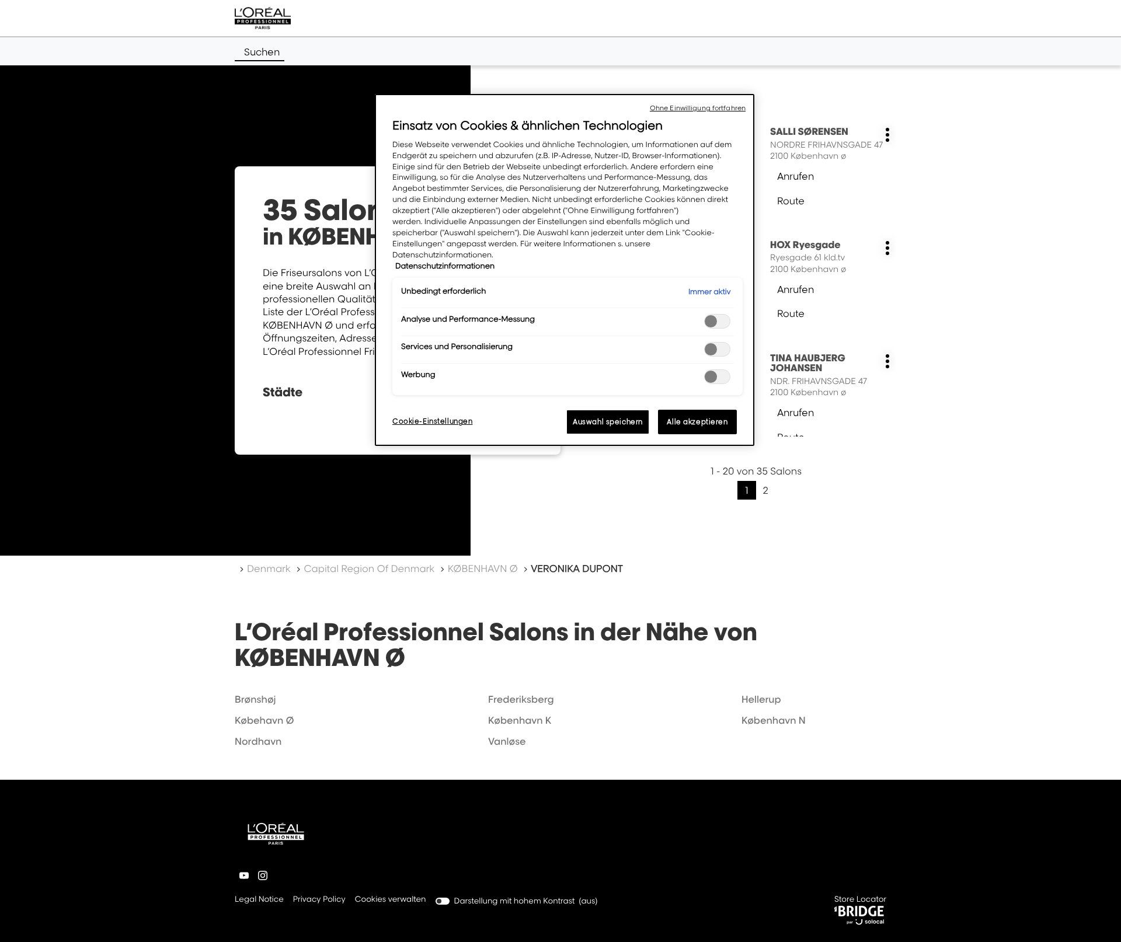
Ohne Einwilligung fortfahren (698, 108)
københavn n (773, 720)
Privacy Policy (319, 900)
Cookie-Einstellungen (432, 421)
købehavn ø (264, 720)
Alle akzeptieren (697, 421)
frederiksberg (521, 699)
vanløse (507, 741)
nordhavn (258, 741)
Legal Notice (259, 900)
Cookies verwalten (390, 899)
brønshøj (255, 699)
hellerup (761, 699)
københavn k (519, 720)
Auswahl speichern (608, 421)
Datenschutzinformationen (445, 266)
